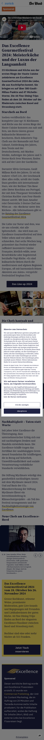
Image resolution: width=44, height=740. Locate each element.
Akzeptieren (22, 411)
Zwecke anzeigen (22, 405)
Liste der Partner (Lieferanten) (15, 397)
